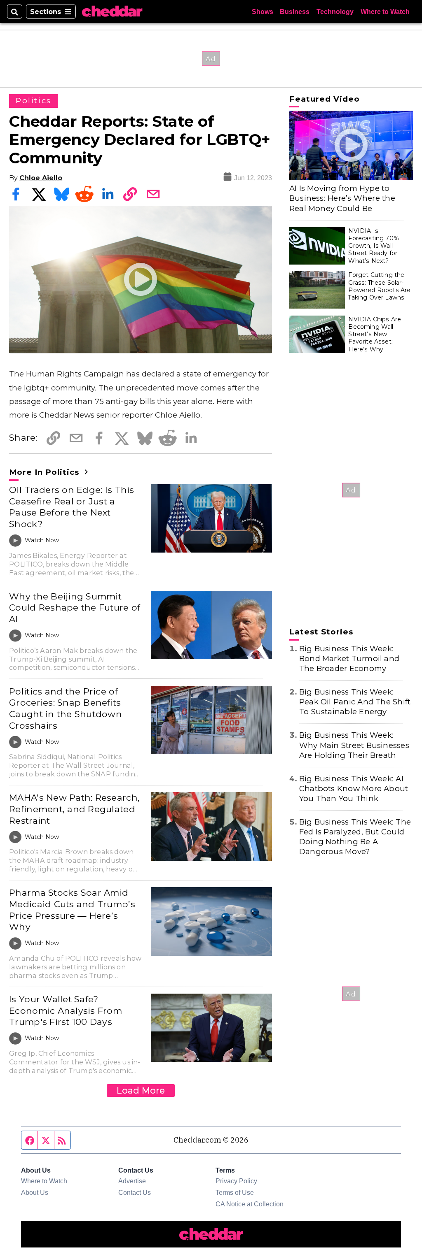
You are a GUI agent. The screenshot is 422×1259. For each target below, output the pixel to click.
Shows (262, 11)
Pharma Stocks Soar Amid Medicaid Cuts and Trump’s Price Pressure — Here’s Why (72, 909)
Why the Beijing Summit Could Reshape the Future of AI (74, 607)
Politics (34, 100)
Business (294, 11)
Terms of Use (235, 1192)
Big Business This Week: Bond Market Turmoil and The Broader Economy (349, 658)
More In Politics (45, 472)
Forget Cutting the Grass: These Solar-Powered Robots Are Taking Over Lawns (379, 286)
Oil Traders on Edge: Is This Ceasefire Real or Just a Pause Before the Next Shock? (71, 506)
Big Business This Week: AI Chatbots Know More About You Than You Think (353, 788)
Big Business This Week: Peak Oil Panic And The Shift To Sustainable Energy (354, 701)
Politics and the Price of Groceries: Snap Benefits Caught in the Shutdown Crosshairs (65, 708)
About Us (34, 1192)
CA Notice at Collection (250, 1204)
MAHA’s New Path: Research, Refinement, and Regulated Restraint (74, 808)
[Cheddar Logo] (112, 11)
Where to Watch (385, 11)
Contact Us (134, 1192)
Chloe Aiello (40, 178)
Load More (141, 1090)
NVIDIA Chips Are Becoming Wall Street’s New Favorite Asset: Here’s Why (374, 334)
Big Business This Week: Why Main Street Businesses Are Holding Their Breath (354, 745)
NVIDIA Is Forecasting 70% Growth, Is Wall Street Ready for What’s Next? (373, 246)
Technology (335, 11)
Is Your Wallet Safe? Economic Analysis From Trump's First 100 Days (65, 1010)
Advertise (132, 1181)
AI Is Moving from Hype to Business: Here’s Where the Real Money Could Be (342, 198)
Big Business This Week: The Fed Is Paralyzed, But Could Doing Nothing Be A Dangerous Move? (355, 836)
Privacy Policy (236, 1181)
